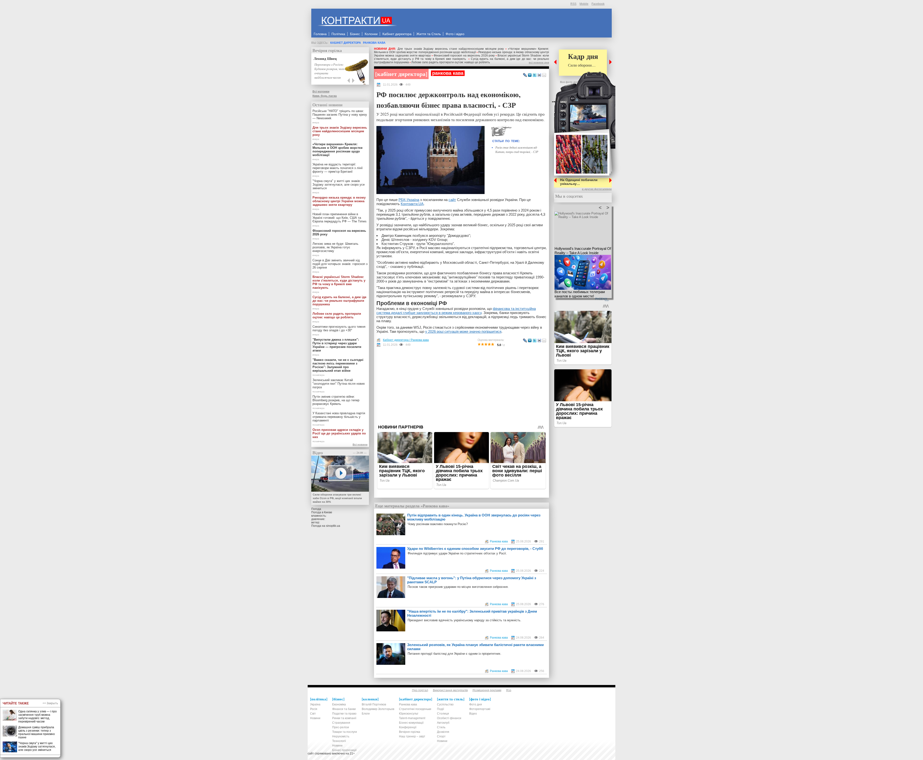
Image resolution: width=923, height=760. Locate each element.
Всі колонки (320, 91)
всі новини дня (539, 62)
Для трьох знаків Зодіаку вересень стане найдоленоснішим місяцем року (451, 48)
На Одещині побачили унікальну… (579, 182)
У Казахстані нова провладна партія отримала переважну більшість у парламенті (338, 416)
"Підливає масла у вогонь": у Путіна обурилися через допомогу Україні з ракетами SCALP (471, 580)
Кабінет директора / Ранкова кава (406, 340)
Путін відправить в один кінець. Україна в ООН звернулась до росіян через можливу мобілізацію (473, 517)
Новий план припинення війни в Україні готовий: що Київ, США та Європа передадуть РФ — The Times (339, 217)
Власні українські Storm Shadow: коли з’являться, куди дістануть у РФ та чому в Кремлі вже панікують (461, 57)
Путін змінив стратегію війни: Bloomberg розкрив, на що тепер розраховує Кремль (335, 400)
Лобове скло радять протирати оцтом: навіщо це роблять (450, 62)
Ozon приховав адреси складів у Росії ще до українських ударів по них (339, 433)
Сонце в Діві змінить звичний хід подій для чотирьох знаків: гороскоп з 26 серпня (340, 263)
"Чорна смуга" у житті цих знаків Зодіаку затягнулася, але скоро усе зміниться (338, 184)
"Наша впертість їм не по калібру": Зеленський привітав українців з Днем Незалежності (472, 613)
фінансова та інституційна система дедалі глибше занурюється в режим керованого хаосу (456, 311)
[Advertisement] (461, 385)
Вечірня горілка (327, 50)
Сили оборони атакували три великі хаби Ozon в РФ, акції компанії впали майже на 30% (337, 498)
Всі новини (360, 444)
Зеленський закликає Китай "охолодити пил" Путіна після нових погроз (338, 383)
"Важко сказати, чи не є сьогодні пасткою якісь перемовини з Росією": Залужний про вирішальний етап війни (337, 365)
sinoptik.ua (333, 526)
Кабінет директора (345, 42)
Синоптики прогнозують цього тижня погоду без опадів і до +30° (338, 328)
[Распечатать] (539, 75)
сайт (452, 200)
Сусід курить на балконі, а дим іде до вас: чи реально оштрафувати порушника (339, 300)
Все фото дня (569, 82)
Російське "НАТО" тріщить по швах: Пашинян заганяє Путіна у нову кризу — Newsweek (339, 114)
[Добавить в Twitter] (534, 75)
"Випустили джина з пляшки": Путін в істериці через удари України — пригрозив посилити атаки (336, 345)
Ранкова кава (374, 42)
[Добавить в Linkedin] (530, 75)
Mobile (584, 4)
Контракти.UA (412, 204)
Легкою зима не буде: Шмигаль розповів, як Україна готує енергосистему (335, 247)
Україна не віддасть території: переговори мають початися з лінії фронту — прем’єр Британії (337, 168)
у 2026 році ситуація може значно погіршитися (463, 331)
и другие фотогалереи (597, 189)
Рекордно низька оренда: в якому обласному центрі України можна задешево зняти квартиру (339, 201)
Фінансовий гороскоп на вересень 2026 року (464, 55)
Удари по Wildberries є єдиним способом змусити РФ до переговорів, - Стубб (475, 548)
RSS (573, 4)
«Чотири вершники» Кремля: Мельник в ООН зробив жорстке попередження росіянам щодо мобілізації (461, 50)
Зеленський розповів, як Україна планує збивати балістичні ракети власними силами (475, 647)
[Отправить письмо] (544, 75)
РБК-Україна (409, 200)
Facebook (598, 4)
